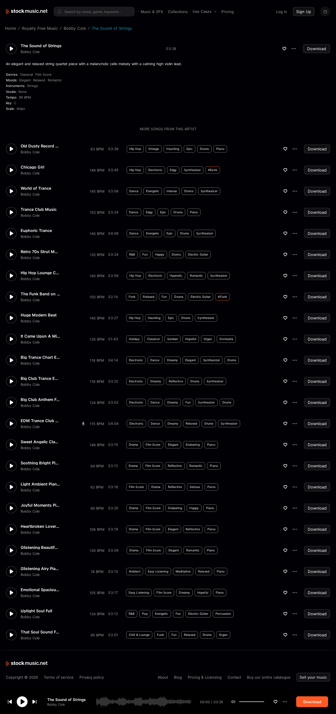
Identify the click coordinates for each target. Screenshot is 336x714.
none (22, 92)
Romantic (55, 80)
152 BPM (97, 212)
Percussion (223, 613)
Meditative (183, 571)
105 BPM (97, 593)
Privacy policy (91, 677)
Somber (172, 339)
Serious (195, 487)
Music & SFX (152, 11)
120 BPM (97, 255)
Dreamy (172, 360)
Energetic (152, 191)
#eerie (212, 170)
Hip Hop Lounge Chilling (40, 273)
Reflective (176, 381)
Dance (134, 191)
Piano (220, 149)
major (21, 109)
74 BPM (97, 572)
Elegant (25, 80)
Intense (172, 191)
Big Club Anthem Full (40, 399)
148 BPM (97, 170)
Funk (132, 297)
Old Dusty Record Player (40, 146)
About (163, 677)
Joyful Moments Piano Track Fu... (40, 505)
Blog (178, 677)
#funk (222, 297)
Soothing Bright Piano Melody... (40, 463)
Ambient (134, 571)
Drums (204, 149)
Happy (160, 254)
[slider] (264, 701)
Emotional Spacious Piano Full (40, 590)
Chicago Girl (32, 167)
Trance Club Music (39, 209)
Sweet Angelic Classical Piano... (40, 442)
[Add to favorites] (275, 701)
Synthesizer (192, 170)
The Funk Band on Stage (40, 294)
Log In (281, 11)
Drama (133, 444)
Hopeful (190, 339)
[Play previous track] (10, 702)
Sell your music (313, 677)
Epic (189, 149)
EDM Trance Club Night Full (40, 421)
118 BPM (97, 360)
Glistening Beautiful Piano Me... (40, 547)
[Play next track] (34, 702)
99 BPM (25, 97)
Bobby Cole (56, 704)
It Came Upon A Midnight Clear (40, 336)
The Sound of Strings (66, 699)
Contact (234, 677)
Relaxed (39, 80)
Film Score (43, 74)
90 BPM (97, 508)
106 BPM (97, 529)
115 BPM (97, 424)
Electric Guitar (198, 254)
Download (316, 48)
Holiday (134, 339)
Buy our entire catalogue (268, 677)
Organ (208, 339)
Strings (32, 86)
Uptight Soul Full (36, 611)
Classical (26, 74)
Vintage (153, 149)
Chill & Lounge (139, 635)
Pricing (227, 11)
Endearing (193, 444)
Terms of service (59, 677)
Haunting (172, 149)
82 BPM (97, 487)
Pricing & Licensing (205, 677)
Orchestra (226, 339)
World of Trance (36, 188)
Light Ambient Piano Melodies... (40, 484)
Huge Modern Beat (39, 315)
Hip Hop (135, 149)
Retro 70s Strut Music (40, 252)
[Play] (22, 701)
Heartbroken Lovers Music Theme (40, 526)
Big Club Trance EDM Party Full (40, 378)
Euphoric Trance (36, 230)
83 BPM (97, 149)
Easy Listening (158, 571)
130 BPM (97, 339)
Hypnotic (176, 275)
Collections (178, 11)
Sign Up (303, 11)
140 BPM (97, 233)
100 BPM (97, 297)
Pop (144, 613)
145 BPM (97, 191)
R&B (132, 254)
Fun (145, 254)
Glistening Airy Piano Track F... (40, 569)
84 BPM (97, 466)
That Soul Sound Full (40, 632)
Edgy (173, 170)
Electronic (155, 170)
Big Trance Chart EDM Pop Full (40, 357)
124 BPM (97, 402)
